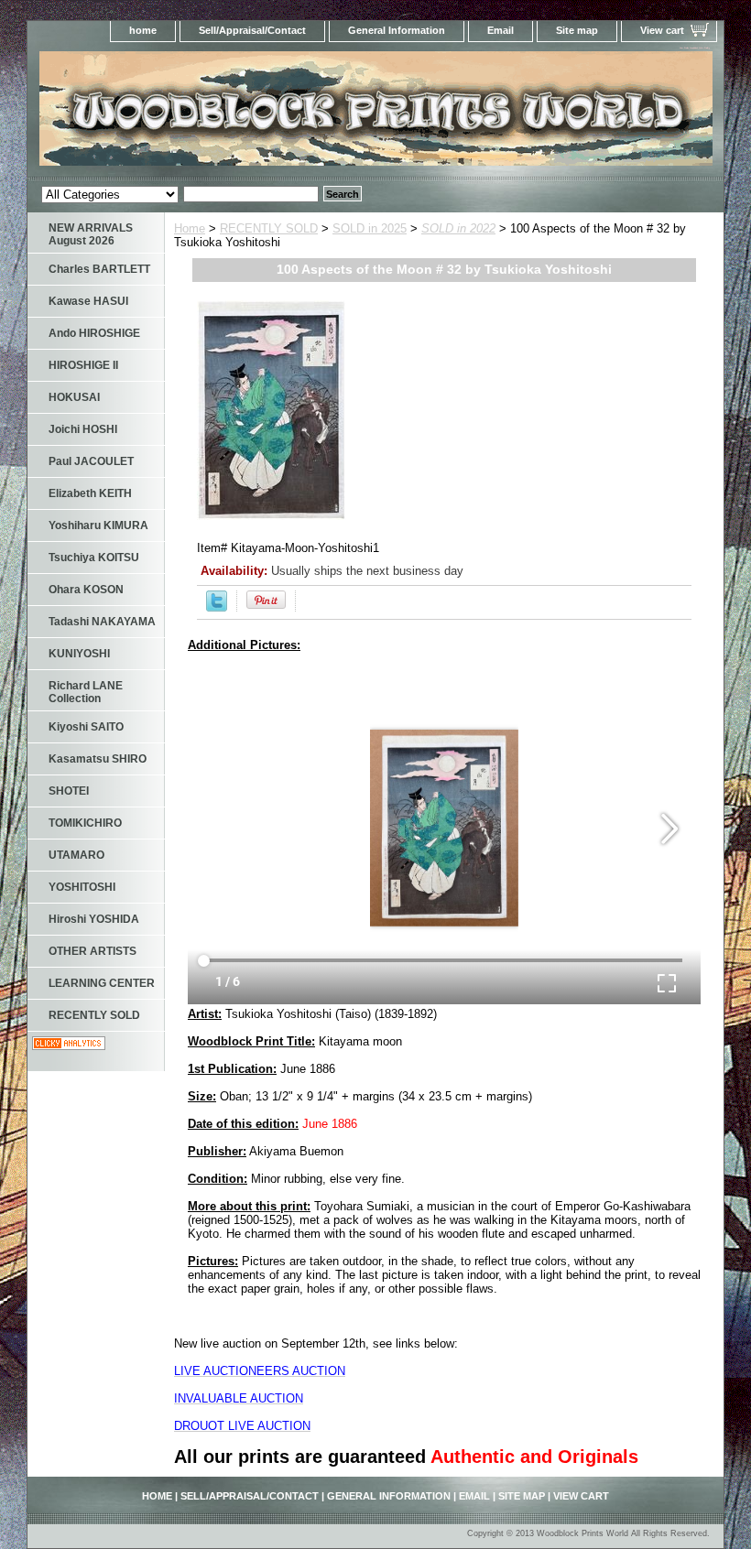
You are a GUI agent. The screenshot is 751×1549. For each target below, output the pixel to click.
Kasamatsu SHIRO (98, 759)
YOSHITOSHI (82, 887)
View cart (662, 30)
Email (500, 30)
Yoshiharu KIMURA (98, 525)
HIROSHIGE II (83, 365)
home (143, 30)
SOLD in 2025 (369, 228)
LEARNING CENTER (102, 983)
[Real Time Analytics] (68, 1046)
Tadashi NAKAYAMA (102, 621)
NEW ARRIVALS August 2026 (91, 234)
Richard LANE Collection (86, 692)
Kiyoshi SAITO (86, 726)
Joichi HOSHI (83, 429)
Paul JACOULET (91, 461)
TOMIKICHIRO (85, 823)
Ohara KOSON (86, 589)
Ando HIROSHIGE (94, 333)
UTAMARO (76, 855)
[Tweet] (216, 607)
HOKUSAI (74, 397)
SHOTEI (69, 791)
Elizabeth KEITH (90, 493)
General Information (396, 30)
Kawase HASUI (88, 301)
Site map (577, 30)
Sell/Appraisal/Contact (252, 30)
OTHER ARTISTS (92, 951)
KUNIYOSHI (79, 653)
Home (189, 228)
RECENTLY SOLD (269, 228)
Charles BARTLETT (99, 269)
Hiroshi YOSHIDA (94, 919)
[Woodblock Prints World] (256, 114)
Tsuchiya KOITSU (94, 557)
